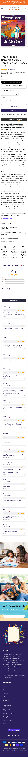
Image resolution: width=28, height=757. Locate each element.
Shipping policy (23, 750)
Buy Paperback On (11, 119)
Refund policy (22, 748)
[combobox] (3, 295)
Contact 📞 (6, 700)
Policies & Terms (7, 720)
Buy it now (14, 110)
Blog (4, 696)
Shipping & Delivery (8, 710)
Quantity (3, 97)
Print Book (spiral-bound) (10, 94)
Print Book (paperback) (9, 90)
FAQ (4, 686)
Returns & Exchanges (8, 713)
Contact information (14, 753)
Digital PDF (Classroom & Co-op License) (14, 86)
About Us (5, 689)
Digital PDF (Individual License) (11, 82)
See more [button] (22, 393)
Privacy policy (6, 750)
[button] (2, 8)
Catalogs (5, 723)
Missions (5, 693)
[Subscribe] (23, 616)
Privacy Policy (6, 717)
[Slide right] (17, 52)
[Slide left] (10, 52)
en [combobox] (23, 265)
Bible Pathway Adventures (12, 748)
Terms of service (14, 750)
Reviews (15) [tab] (6, 289)
